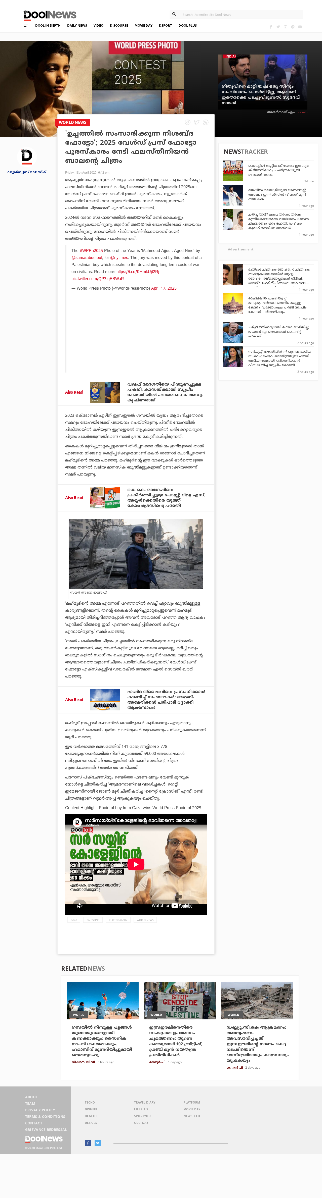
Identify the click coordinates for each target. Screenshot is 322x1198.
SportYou (142, 1116)
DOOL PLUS (188, 25)
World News (145, 920)
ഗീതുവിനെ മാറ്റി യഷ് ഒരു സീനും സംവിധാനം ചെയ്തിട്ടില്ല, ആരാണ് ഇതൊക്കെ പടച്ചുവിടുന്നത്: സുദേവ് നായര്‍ (261, 95)
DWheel (91, 1109)
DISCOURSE (119, 25)
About (31, 1097)
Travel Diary (144, 1102)
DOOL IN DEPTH (48, 25)
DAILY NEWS (77, 25)
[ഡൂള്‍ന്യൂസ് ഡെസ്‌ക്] (27, 156)
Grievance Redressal (46, 1129)
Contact (33, 1123)
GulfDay (141, 1123)
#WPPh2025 (91, 250)
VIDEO (98, 25)
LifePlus (141, 1109)
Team (30, 1103)
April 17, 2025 (164, 288)
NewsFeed (191, 1116)
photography (118, 920)
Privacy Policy (40, 1110)
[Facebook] (271, 27)
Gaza (74, 920)
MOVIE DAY (143, 25)
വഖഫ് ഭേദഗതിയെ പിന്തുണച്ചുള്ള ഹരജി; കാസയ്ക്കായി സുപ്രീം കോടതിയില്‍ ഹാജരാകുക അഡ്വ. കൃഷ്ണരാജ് (165, 392)
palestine (93, 920)
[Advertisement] (136, 345)
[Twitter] (278, 27)
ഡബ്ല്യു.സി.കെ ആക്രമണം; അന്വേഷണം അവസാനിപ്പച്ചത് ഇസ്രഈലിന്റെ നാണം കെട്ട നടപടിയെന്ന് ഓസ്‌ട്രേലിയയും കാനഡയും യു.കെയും (257, 1044)
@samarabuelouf (86, 258)
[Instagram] (285, 27)
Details (91, 1123)
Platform (191, 1102)
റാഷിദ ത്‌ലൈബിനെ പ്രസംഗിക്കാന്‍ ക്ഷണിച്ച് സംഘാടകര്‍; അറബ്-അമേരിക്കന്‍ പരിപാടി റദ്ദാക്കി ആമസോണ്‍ (166, 700)
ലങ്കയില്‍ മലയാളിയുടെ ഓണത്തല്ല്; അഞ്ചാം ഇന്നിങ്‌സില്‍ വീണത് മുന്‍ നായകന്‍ (277, 194)
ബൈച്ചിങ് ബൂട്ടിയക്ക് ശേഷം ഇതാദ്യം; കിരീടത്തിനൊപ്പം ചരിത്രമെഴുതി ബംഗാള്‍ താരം (278, 170)
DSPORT (165, 25)
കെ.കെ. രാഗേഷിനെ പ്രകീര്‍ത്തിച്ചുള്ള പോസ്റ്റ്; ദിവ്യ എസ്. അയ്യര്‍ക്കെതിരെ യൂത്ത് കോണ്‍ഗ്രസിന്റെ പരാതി (166, 498)
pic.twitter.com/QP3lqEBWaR (97, 279)
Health (91, 1116)
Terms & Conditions (45, 1116)
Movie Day (191, 1109)
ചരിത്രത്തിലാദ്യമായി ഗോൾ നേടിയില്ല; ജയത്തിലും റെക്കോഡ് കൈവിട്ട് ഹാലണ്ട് (278, 332)
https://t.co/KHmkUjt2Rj (137, 272)
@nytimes (119, 258)
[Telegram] (293, 27)
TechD (90, 1102)
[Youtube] (300, 27)
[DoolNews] (48, 15)
